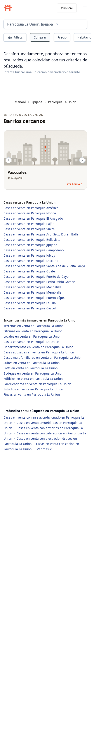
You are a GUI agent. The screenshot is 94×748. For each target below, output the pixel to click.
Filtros (18, 37)
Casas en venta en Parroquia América (30, 208)
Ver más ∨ (44, 449)
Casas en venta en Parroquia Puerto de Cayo (35, 276)
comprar (40, 37)
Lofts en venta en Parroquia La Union (30, 368)
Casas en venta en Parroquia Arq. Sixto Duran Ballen (41, 234)
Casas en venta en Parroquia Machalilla (32, 287)
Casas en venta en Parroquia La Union (31, 342)
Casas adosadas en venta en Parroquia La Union (38, 352)
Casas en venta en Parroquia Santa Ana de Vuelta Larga (44, 266)
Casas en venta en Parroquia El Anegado (33, 218)
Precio (61, 37)
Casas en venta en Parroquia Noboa (29, 213)
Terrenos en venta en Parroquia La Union (33, 326)
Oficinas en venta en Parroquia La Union (33, 331)
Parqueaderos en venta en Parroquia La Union (37, 384)
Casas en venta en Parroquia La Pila (29, 303)
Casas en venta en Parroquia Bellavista (31, 239)
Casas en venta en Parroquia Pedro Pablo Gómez (39, 282)
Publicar (67, 8)
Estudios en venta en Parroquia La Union (33, 389)
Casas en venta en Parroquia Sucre (29, 229)
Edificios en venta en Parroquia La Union (33, 379)
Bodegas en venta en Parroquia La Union (33, 373)
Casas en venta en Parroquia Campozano (33, 250)
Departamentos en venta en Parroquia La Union (38, 347)
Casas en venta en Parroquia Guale (29, 271)
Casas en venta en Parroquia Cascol (29, 308)
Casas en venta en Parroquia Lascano (30, 261)
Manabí (20, 102)
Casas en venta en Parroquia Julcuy (29, 255)
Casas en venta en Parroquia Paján (28, 224)
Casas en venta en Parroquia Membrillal (32, 292)
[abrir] (84, 8)
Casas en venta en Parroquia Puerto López (34, 298)
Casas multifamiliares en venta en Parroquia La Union (42, 357)
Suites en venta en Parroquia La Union (31, 363)
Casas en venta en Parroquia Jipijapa (30, 245)
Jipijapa (36, 102)
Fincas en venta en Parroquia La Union (31, 394)
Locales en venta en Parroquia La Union (32, 336)
